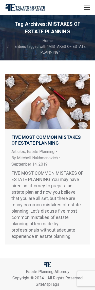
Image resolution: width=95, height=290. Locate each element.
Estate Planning (40, 151)
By (34, 157)
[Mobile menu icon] (87, 8)
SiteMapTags (47, 284)
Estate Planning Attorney (47, 271)
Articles (18, 151)
